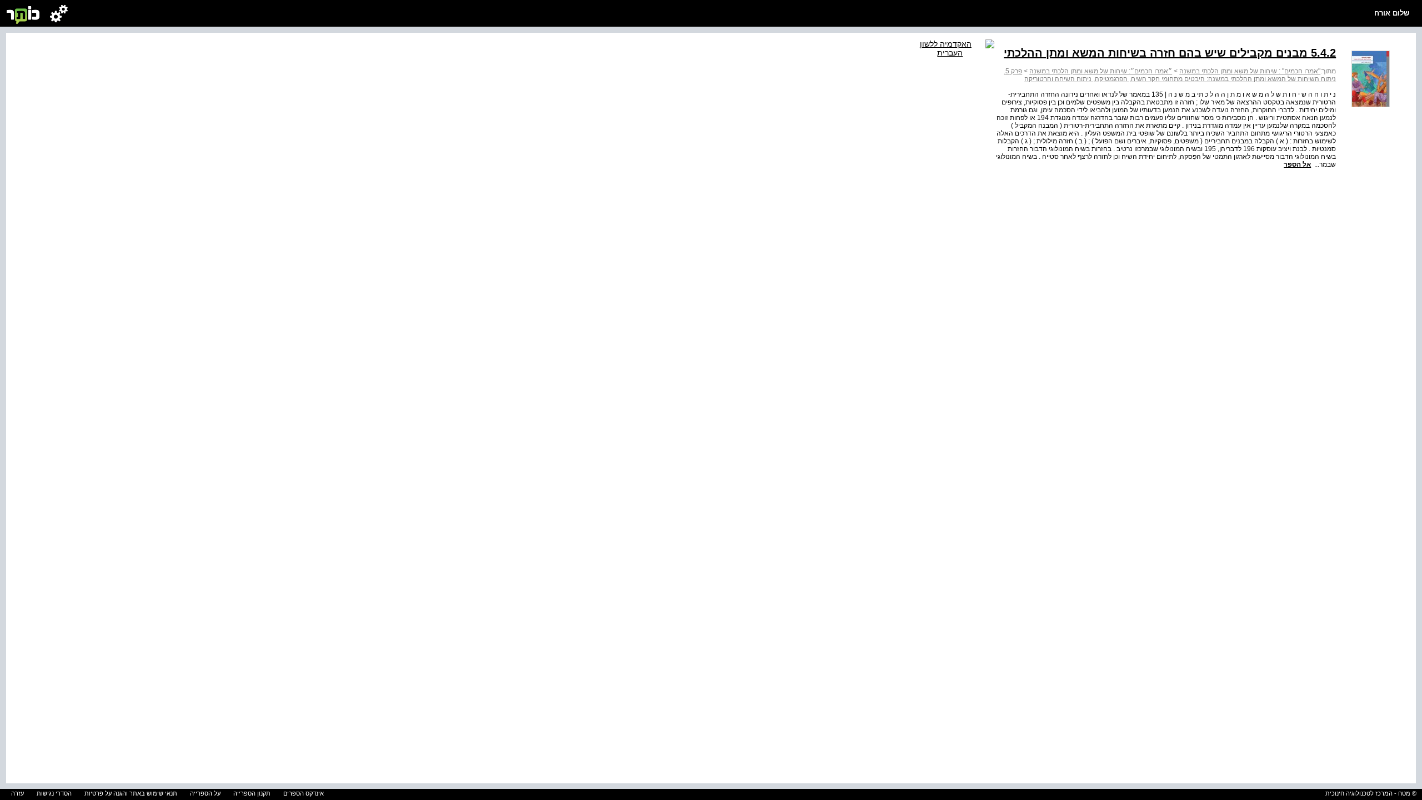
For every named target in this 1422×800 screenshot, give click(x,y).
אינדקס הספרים (303, 793)
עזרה (17, 793)
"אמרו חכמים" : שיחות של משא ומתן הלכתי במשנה (1249, 71)
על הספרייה (205, 793)
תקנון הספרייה (252, 793)
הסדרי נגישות (54, 793)
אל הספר (1297, 164)
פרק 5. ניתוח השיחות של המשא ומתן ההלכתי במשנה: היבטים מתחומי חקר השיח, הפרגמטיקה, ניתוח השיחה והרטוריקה (1170, 75)
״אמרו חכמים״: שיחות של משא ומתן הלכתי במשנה (1100, 71)
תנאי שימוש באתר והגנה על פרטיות (130, 793)
